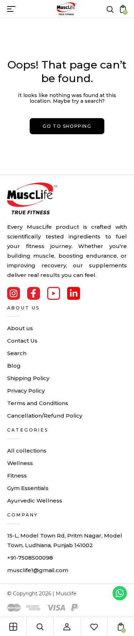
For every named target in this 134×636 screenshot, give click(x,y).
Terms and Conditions (37, 403)
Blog (14, 365)
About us (20, 328)
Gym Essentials (28, 488)
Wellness (20, 463)
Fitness (17, 475)
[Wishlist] (94, 627)
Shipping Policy (28, 378)
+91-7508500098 (30, 557)
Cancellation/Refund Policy (44, 415)
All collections (26, 450)
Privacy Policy (26, 390)
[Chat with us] (120, 593)
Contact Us (22, 340)
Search (16, 353)
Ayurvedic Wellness (34, 500)
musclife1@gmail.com (37, 570)
